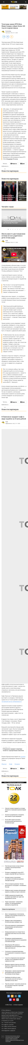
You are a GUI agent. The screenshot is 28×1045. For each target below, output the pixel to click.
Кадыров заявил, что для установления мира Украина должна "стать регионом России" (13, 220)
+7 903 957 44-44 (7, 1022)
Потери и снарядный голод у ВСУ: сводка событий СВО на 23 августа (14, 873)
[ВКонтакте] (7, 36)
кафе (10, 764)
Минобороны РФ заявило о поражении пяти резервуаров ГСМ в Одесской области (15, 946)
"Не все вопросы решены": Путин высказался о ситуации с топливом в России (15, 885)
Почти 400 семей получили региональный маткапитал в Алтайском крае (13, 821)
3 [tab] (13, 229)
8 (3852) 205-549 (7, 1028)
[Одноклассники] (11, 36)
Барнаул (4, 764)
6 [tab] (20, 229)
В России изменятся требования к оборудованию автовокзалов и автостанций (14, 927)
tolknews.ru (8, 1010)
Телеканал (7, 242)
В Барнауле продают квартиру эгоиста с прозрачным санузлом (13, 749)
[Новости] (13, 163)
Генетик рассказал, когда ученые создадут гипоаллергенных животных (14, 867)
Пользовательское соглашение (12, 1037)
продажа (17, 764)
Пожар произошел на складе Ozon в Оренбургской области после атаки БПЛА (15, 933)
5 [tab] (17, 229)
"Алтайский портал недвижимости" (12, 701)
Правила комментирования (11, 1038)
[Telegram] (3, 36)
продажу (23, 756)
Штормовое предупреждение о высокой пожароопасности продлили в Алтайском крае (15, 940)
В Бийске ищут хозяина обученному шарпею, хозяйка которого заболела (15, 891)
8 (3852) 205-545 (7, 1026)
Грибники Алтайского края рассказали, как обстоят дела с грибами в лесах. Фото (13, 979)
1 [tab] (8, 229)
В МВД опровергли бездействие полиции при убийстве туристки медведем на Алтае (14, 897)
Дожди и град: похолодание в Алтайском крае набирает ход (13, 921)
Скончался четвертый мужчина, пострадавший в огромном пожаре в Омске (15, 953)
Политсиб (7, 32)
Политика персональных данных (12, 1036)
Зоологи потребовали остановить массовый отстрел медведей (14, 815)
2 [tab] (10, 229)
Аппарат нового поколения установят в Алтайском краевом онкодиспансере (14, 879)
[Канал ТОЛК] (22, 163)
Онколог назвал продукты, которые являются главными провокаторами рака (15, 810)
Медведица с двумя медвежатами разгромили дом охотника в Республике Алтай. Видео (15, 972)
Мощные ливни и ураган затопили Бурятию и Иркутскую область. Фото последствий (15, 966)
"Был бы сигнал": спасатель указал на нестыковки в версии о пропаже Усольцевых (15, 985)
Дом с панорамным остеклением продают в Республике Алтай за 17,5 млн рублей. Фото (15, 915)
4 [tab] (15, 229)
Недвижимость (8, 423)
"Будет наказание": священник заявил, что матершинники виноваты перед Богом (14, 903)
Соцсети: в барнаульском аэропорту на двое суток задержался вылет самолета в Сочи (15, 959)
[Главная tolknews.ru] (14, 2)
